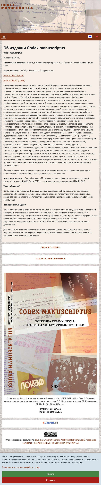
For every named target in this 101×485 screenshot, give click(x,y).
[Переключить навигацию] (3, 36)
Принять (50, 474)
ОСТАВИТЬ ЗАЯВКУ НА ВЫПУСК (50, 258)
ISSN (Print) (13, 75)
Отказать (50, 480)
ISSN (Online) (14, 80)
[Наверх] (96, 480)
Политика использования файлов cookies (21, 467)
